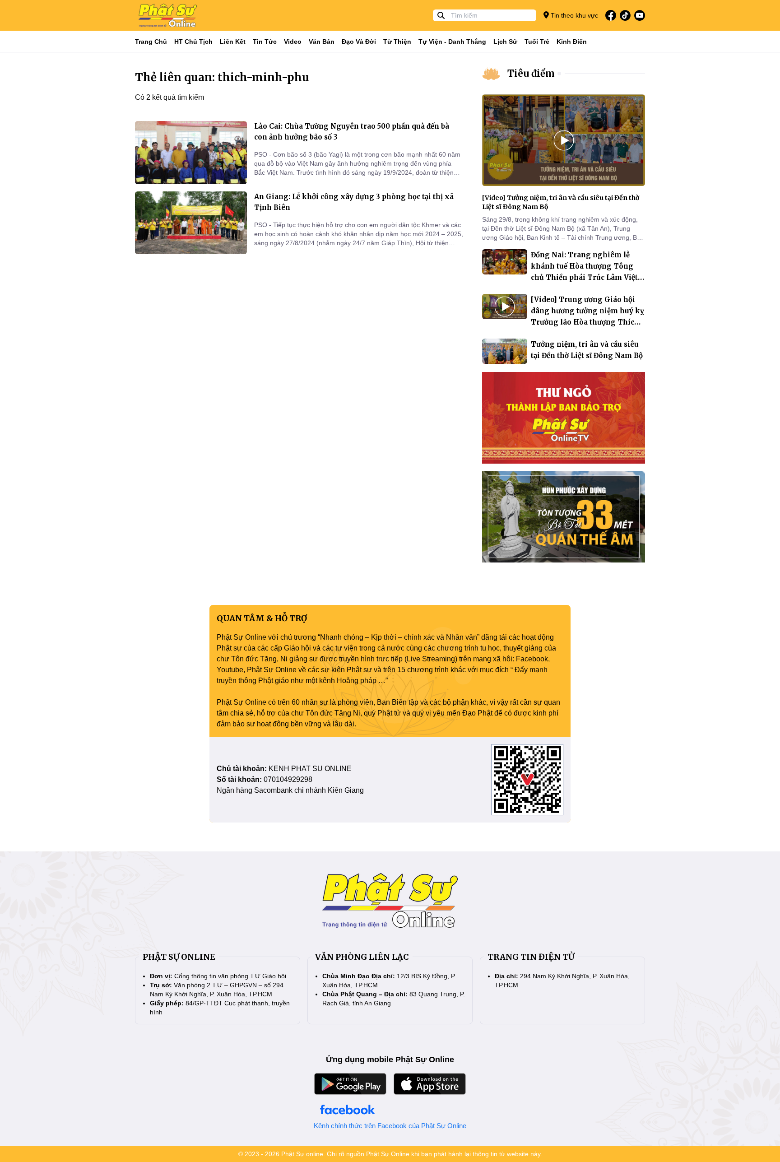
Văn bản (321, 41)
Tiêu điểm (531, 73)
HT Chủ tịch (193, 41)
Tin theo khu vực (573, 15)
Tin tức (265, 41)
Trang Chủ (151, 41)
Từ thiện (397, 41)
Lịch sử (505, 41)
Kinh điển (572, 41)
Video (293, 41)
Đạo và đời (359, 41)
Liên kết (233, 41)
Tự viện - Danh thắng (452, 41)
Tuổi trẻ (537, 41)
